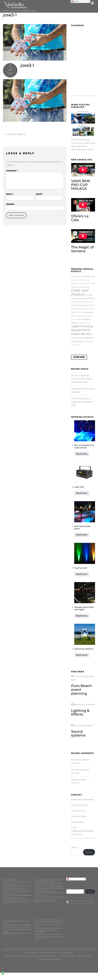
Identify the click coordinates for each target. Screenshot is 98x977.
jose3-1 (10, 14)
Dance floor (75, 280)
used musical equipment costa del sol (82, 330)
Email (39, 194)
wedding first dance (77, 338)
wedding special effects (78, 341)
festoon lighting (84, 287)
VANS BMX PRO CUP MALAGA (80, 185)
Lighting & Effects (80, 712)
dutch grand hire (85, 283)
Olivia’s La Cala (79, 218)
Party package (85, 312)
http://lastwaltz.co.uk (10, 880)
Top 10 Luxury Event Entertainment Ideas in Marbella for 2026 (82, 378)
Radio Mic (78, 323)
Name (10, 194)
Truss (88, 323)
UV (92, 334)
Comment (12, 171)
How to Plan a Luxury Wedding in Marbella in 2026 (82, 401)
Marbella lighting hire (82, 305)
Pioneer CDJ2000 (86, 316)
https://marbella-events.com (13, 884)
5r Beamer (74, 276)
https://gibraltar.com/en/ (82, 149)
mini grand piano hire (81, 309)
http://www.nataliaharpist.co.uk (14, 889)
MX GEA (77, 312)
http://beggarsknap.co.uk (12, 898)
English (72, 879)
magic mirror (75, 302)
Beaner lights (82, 276)
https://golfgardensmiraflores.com (16, 902)
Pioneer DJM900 (76, 319)
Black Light (90, 276)
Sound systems (78, 733)
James (74, 779)
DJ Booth (82, 280)
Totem (84, 323)
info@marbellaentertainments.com (16, 933)
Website (10, 204)
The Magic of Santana (82, 249)
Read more (81, 454)
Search (74, 847)
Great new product (80, 292)
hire (86, 295)
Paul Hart (75, 760)
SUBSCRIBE (79, 357)
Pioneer (78, 316)
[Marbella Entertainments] (15, 7)
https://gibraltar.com (10, 893)
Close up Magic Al (16, 134)
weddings (89, 338)
